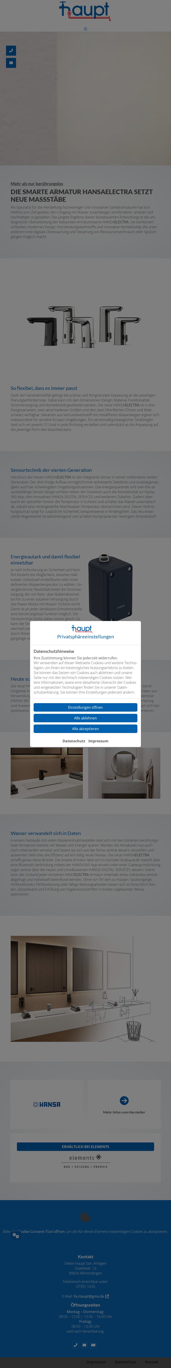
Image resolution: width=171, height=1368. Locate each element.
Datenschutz (74, 741)
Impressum (98, 741)
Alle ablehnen (85, 718)
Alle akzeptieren (85, 728)
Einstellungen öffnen (85, 707)
